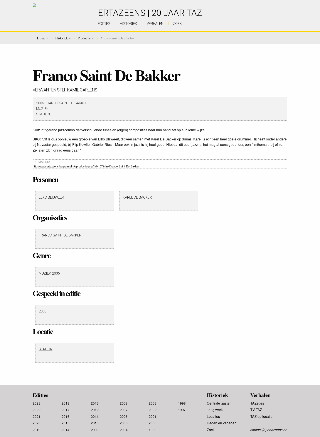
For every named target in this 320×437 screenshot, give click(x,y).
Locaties (213, 416)
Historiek (61, 38)
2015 (65, 422)
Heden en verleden (221, 422)
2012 (95, 409)
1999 (153, 429)
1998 (182, 403)
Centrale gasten (219, 403)
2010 (95, 422)
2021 (36, 416)
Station (45, 349)
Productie (84, 38)
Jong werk (215, 409)
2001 (153, 416)
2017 (65, 409)
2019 (36, 429)
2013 (95, 403)
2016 (65, 416)
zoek (177, 24)
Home (41, 38)
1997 (182, 409)
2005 (124, 422)
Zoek (211, 429)
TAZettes (257, 403)
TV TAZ (256, 409)
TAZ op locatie (261, 416)
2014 (65, 429)
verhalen (155, 24)
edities (104, 24)
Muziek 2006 (49, 273)
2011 (95, 416)
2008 (124, 403)
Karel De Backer (137, 197)
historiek (128, 24)
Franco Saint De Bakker (60, 235)
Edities (40, 395)
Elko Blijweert (52, 197)
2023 (36, 403)
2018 (65, 403)
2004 (124, 429)
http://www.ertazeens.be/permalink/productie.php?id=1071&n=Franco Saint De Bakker (86, 166)
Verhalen (260, 395)
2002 (153, 409)
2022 (36, 409)
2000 (153, 422)
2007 (124, 409)
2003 (153, 403)
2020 (36, 422)
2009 (95, 429)
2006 (43, 311)
